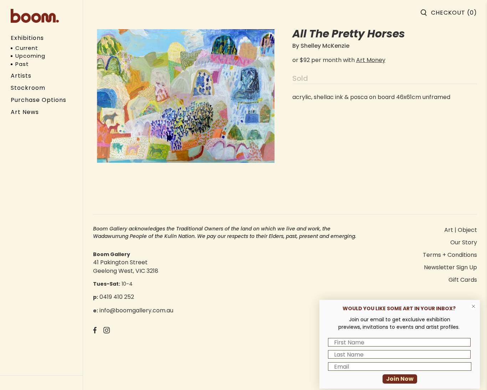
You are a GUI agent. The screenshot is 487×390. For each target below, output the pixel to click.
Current (26, 48)
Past (22, 64)
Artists (21, 76)
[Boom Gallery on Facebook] (95, 331)
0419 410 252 (116, 297)
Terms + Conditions (450, 255)
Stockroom (28, 88)
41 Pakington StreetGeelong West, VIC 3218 (125, 266)
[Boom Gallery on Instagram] (106, 331)
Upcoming (30, 55)
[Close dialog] (473, 306)
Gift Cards (462, 280)
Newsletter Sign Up (450, 267)
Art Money (370, 60)
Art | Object (460, 230)
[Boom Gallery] (35, 16)
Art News (25, 112)
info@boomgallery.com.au (136, 310)
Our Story (463, 242)
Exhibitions (27, 38)
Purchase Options (38, 100)
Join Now (400, 379)
